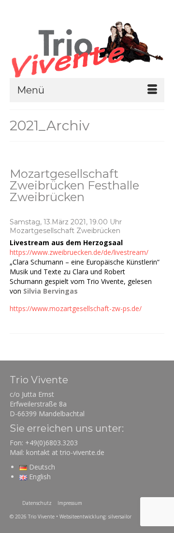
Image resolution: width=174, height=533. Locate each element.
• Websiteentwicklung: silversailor (93, 516)
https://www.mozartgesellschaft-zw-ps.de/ (76, 308)
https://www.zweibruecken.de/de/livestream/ (79, 252)
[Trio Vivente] (87, 48)
